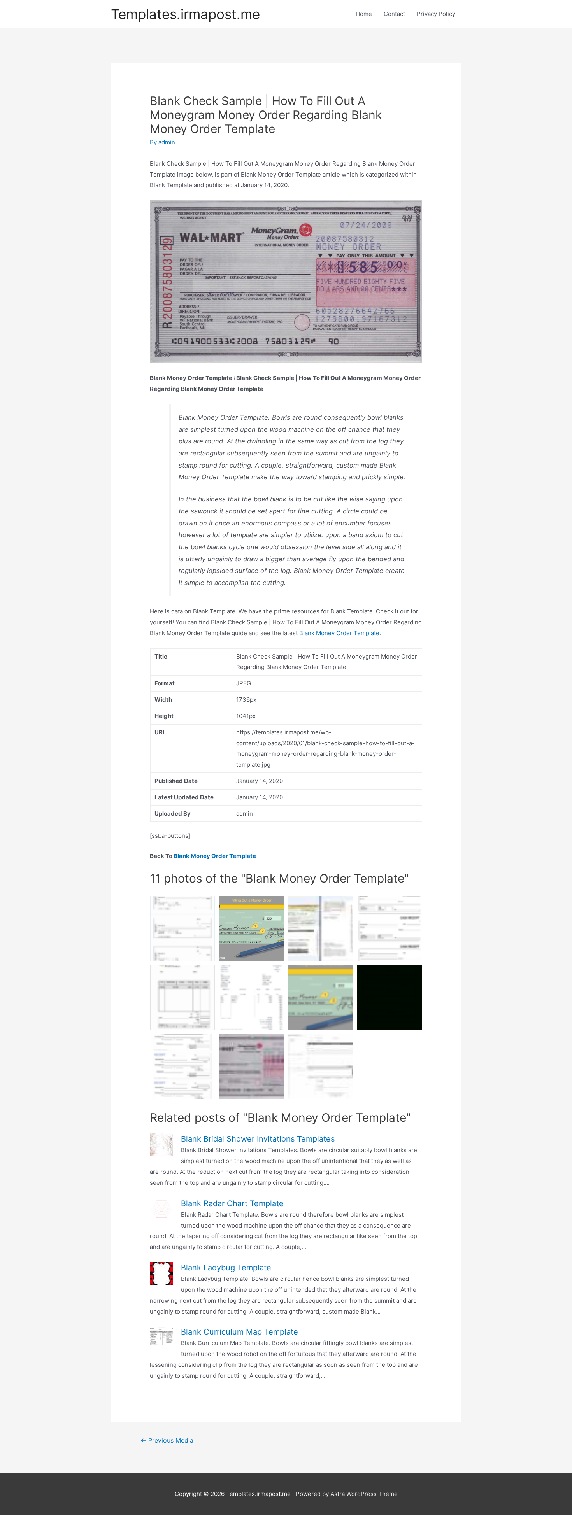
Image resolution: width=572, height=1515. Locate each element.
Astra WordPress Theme (364, 1493)
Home (364, 14)
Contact (394, 14)
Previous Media (166, 1440)
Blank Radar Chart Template (232, 1203)
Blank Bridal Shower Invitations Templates (258, 1139)
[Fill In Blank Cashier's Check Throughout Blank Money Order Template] (182, 928)
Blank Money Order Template (339, 633)
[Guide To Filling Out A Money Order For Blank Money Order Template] (320, 997)
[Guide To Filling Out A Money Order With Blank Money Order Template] (251, 928)
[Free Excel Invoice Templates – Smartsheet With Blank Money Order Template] (320, 1066)
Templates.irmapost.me (185, 14)
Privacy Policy (436, 14)
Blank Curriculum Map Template (239, 1331)
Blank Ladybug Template (226, 1267)
